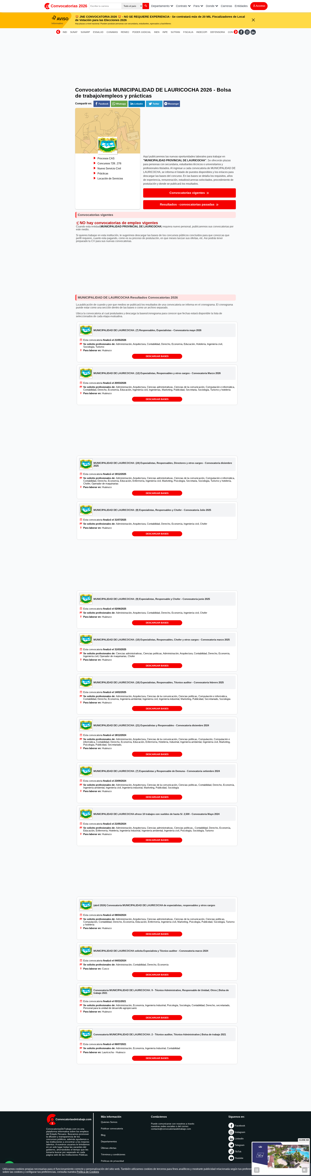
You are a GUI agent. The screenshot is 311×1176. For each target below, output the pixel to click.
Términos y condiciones (113, 1154)
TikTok (238, 1151)
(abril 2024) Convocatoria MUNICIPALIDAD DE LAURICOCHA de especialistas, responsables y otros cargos (154, 905)
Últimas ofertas (108, 1148)
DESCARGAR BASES (157, 356)
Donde (210, 6)
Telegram (239, 1145)
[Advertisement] (155, 58)
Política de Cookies (88, 1171)
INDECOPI (201, 32)
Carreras (226, 6)
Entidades (241, 6)
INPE (165, 32)
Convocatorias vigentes (187, 192)
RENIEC (125, 32)
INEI (65, 32)
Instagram (240, 1132)
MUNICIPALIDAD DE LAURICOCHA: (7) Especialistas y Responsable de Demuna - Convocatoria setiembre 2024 (156, 771)
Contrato (182, 6)
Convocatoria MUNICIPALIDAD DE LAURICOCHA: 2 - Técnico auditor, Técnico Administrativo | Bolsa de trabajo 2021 (159, 1034)
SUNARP (85, 32)
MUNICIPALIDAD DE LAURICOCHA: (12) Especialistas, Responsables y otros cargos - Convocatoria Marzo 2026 (157, 373)
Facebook (240, 1125)
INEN (156, 32)
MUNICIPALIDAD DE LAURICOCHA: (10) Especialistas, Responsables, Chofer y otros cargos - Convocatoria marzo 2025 (161, 639)
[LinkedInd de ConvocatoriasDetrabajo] (253, 32)
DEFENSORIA (217, 32)
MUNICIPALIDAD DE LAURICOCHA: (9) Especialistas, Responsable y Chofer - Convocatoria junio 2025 (151, 599)
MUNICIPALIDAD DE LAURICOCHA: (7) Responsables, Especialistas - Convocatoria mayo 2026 (147, 330)
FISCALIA (188, 32)
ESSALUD (98, 32)
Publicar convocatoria (112, 1128)
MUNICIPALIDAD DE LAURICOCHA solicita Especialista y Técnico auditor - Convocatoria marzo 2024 (150, 950)
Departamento (160, 6)
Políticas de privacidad (112, 1161)
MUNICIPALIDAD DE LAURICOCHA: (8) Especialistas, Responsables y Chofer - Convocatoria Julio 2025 (152, 510)
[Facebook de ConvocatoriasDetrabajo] (241, 32)
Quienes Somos (109, 1122)
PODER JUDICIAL (141, 32)
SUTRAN (175, 32)
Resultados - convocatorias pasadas (187, 204)
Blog (103, 1135)
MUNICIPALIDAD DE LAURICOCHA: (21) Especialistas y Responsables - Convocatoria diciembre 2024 (151, 725)
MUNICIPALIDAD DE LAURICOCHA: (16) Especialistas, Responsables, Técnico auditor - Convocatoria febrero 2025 (158, 682)
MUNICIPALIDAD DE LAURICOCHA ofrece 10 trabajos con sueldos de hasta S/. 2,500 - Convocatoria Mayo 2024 (156, 814)
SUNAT (74, 32)
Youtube (239, 1158)
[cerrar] (253, 20)
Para (196, 6)
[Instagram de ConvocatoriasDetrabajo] (247, 32)
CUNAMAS (112, 32)
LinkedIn (239, 1138)
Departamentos (109, 1141)
